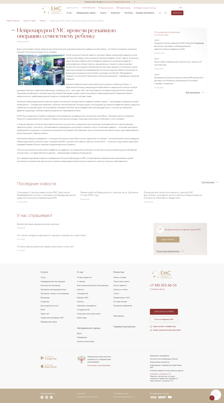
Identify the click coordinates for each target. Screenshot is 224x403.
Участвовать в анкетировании (98, 366)
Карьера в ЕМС (82, 298)
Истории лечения (120, 302)
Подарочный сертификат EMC (52, 318)
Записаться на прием (164, 312)
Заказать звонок (107, 8)
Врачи (79, 333)
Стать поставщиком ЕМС (164, 319)
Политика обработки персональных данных (166, 371)
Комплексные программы (50, 286)
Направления (82, 337)
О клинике (81, 282)
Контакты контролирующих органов (164, 359)
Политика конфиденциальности (123, 397)
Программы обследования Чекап (53, 290)
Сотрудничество (83, 310)
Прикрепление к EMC (121, 298)
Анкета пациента (119, 286)
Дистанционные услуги (49, 306)
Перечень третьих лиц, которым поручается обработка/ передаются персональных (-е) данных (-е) (164, 378)
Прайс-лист (45, 314)
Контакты (128, 13)
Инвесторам (82, 318)
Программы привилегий (122, 306)
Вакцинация (45, 298)
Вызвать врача (124, 8)
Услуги (103, 13)
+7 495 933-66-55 (88, 8)
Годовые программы (145, 13)
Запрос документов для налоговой (166, 330)
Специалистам (82, 294)
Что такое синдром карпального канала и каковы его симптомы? (51, 235)
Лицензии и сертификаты (86, 306)
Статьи (116, 294)
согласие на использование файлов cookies (116, 2)
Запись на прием (119, 277)
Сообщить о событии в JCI (160, 374)
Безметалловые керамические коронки (38, 224)
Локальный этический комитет (89, 314)
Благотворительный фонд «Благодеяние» (93, 286)
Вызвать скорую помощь (146, 8)
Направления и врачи (85, 13)
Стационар (45, 302)
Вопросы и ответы (120, 290)
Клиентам (115, 13)
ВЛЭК (43, 310)
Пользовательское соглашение (87, 397)
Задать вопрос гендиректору (164, 326)
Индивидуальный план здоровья (53, 282)
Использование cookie (120, 393)
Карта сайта (81, 393)
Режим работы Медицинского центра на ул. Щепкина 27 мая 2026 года (178, 63)
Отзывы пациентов (84, 277)
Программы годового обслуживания (55, 294)
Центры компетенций (85, 342)
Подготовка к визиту (121, 282)
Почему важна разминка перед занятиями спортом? (45, 246)
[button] (134, 2)
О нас (69, 13)
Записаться (177, 13)
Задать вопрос (168, 239)
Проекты (80, 302)
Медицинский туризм (49, 322)
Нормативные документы (160, 362)
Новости (80, 290)
